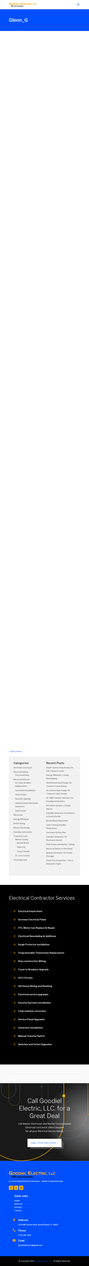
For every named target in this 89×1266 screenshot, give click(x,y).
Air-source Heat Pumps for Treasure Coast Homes (40, 155)
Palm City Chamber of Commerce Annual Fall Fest (41, 719)
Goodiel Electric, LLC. (43, 1261)
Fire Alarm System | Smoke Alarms (34, 227)
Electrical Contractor (46, 370)
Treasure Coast (70, 124)
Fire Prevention (59, 549)
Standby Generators (67, 198)
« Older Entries (15, 751)
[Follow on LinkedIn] (21, 1188)
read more (15, 71)
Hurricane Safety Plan (26, 366)
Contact (18, 1210)
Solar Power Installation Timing (32, 438)
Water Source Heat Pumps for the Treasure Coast (40, 45)
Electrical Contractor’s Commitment (36, 644)
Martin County (64, 406)
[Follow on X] (16, 1188)
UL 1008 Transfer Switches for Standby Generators (38, 192)
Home (17, 1200)
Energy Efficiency (44, 51)
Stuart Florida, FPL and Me (29, 681)
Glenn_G (17, 51)
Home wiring (41, 231)
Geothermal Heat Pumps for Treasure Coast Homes (41, 118)
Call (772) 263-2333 (68, 1059)
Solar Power (42, 443)
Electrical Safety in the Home (31, 472)
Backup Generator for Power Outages (36, 508)
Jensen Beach (53, 301)
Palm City (55, 725)
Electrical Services (45, 334)
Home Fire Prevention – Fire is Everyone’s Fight (43, 544)
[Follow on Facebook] (11, 1188)
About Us (18, 1204)
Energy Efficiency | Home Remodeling (36, 83)
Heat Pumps (58, 51)
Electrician (41, 301)
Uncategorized (42, 267)
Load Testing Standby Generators (34, 330)
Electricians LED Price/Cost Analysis (36, 578)
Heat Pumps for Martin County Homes (37, 611)
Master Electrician (22, 827)
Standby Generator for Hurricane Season (39, 402)
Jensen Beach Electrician (28, 296)
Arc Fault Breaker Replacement (50, 476)
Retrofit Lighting (63, 582)
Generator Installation (47, 198)
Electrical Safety (44, 549)
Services (18, 1207)
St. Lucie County (22, 855)
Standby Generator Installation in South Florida (43, 263)
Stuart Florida (57, 685)
